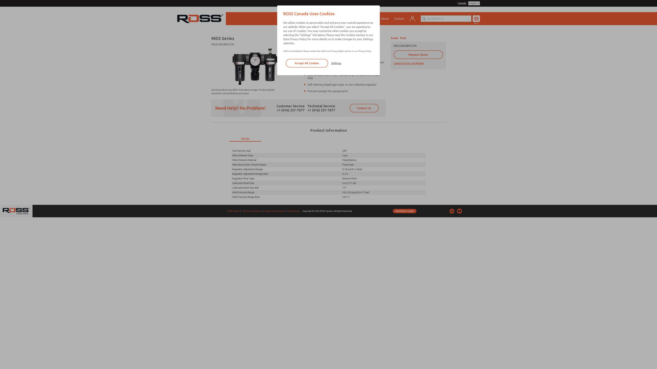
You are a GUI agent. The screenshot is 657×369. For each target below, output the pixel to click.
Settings (336, 63)
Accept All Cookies (307, 63)
